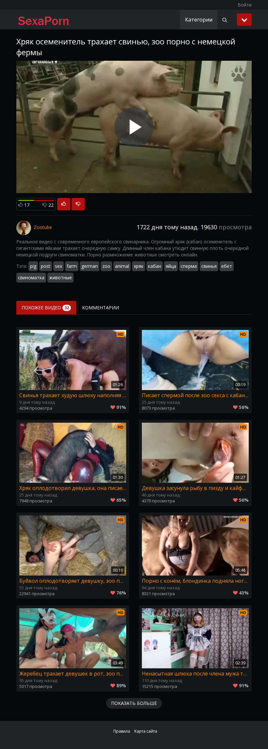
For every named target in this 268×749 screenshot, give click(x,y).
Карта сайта (145, 731)
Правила (121, 731)
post (45, 266)
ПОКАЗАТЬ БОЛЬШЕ (134, 703)
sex (58, 266)
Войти (245, 5)
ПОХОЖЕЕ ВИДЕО (45, 307)
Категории (198, 19)
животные (60, 277)
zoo (106, 266)
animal (122, 266)
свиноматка (31, 277)
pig (33, 266)
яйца (171, 266)
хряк (138, 266)
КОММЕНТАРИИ (100, 307)
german (89, 266)
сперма (189, 266)
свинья (209, 266)
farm (72, 266)
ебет (226, 266)
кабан (154, 266)
